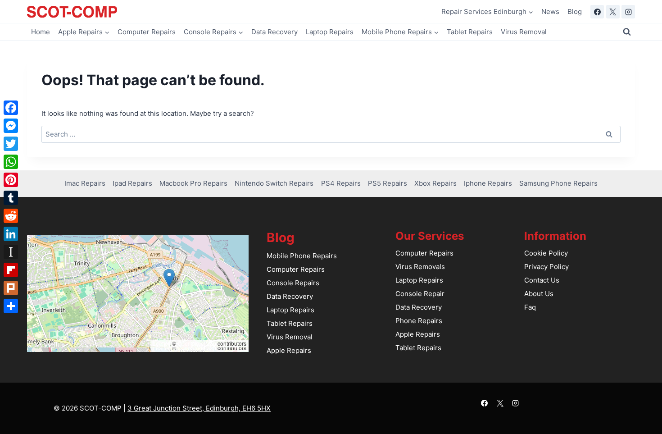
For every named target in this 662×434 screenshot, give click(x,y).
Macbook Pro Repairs (193, 183)
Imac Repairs (84, 183)
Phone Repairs (418, 320)
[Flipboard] (11, 270)
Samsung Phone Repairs (558, 183)
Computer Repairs (147, 31)
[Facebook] (597, 11)
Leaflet (161, 343)
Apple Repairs (289, 350)
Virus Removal (524, 31)
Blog (574, 11)
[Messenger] (11, 126)
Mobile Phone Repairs (302, 255)
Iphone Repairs (488, 183)
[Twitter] (11, 144)
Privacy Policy (546, 266)
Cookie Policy (546, 253)
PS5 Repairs (387, 183)
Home (40, 31)
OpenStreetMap (196, 343)
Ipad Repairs (132, 183)
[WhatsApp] (11, 162)
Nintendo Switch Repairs (274, 183)
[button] (169, 278)
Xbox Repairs (435, 183)
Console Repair (419, 293)
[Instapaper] (11, 252)
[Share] (11, 306)
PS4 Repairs (341, 183)
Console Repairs (293, 283)
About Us (538, 293)
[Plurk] (11, 288)
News (550, 11)
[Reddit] (11, 216)
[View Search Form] (627, 32)
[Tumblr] (11, 198)
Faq (530, 307)
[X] (613, 11)
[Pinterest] (11, 180)
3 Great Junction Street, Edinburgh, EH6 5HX (199, 408)
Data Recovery (274, 31)
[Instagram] (628, 11)
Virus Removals (420, 266)
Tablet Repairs (470, 31)
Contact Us (541, 280)
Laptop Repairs (330, 31)
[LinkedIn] (11, 234)
